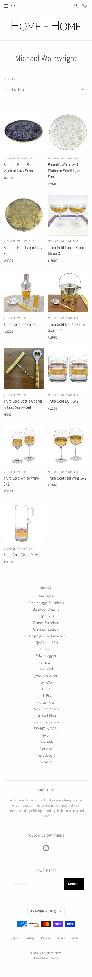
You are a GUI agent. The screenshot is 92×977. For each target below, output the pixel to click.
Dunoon (46, 649)
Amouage (46, 596)
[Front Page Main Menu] (6, 6)
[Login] (75, 6)
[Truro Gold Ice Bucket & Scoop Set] (68, 292)
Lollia (46, 689)
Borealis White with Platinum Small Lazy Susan (64, 170)
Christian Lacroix (46, 629)
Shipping (45, 938)
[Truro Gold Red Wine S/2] (68, 445)
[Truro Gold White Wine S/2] (24, 445)
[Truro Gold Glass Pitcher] (24, 522)
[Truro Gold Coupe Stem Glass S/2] (68, 215)
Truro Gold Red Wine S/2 (67, 478)
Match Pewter (46, 695)
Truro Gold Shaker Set (21, 324)
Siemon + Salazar (46, 722)
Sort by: (10, 79)
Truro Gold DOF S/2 (63, 401)
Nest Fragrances (46, 709)
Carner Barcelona (46, 622)
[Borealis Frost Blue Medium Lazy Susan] (24, 132)
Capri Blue (46, 616)
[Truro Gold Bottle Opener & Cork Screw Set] (24, 368)
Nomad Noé (46, 715)
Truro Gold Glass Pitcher (23, 555)
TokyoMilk (46, 742)
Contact (74, 938)
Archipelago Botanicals (46, 602)
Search (15, 938)
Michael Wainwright (19, 158)
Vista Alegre (46, 755)
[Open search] (13, 6)
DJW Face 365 (46, 642)
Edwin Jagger (46, 656)
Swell (46, 735)
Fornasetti (46, 662)
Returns (60, 938)
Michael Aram (46, 702)
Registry (29, 938)
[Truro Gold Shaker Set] (24, 292)
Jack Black (46, 669)
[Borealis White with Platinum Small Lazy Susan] (68, 132)
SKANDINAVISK (46, 729)
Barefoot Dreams (46, 609)
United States (43, 911)
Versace (46, 748)
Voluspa (46, 762)
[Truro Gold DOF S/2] (68, 368)
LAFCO (46, 682)
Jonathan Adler (46, 675)
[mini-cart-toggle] (84, 6)
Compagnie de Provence (46, 636)
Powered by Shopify (46, 958)
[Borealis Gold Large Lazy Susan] (24, 215)
